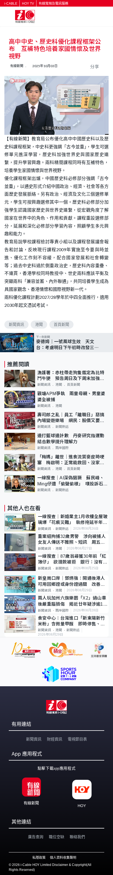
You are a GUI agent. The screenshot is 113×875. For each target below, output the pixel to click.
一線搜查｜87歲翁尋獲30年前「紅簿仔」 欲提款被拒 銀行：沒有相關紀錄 (72, 559)
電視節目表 (77, 739)
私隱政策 (39, 858)
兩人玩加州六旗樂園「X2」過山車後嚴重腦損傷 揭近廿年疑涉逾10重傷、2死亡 (72, 601)
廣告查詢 (35, 836)
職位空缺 (56, 836)
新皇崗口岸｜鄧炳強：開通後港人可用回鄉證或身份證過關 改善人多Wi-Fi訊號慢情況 (71, 581)
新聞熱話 (62, 427)
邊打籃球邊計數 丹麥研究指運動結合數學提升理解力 (70, 438)
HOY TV (28, 4)
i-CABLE (10, 4)
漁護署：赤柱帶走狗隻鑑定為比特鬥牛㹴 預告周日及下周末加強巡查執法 (70, 376)
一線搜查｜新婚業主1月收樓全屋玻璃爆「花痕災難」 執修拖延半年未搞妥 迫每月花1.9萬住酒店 (73, 520)
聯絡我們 (77, 836)
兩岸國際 (62, 448)
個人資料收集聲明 (63, 858)
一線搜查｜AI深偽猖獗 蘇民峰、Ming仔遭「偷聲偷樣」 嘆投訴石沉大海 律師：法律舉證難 (72, 481)
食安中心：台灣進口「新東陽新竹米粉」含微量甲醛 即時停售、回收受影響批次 (71, 621)
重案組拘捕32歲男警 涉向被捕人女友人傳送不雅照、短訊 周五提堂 (72, 539)
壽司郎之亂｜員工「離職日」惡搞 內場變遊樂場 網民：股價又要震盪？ (73, 418)
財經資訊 (54, 739)
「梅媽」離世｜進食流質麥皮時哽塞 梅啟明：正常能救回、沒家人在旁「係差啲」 (70, 460)
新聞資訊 (16, 324)
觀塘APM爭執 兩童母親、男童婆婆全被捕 (71, 396)
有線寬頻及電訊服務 (53, 4)
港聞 (39, 324)
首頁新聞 (61, 324)
